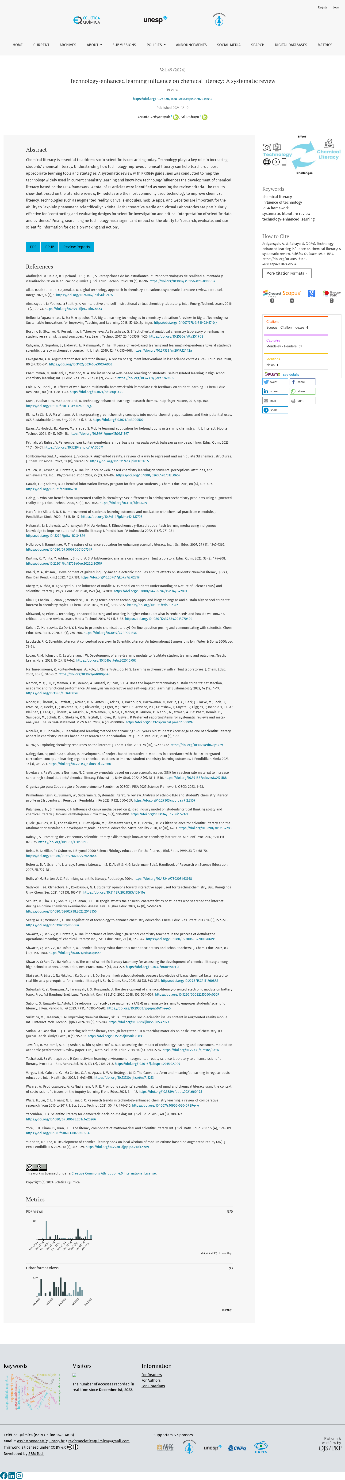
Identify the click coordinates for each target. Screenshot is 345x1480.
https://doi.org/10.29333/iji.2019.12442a (163, 351)
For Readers (152, 1375)
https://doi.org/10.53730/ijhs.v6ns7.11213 (124, 1078)
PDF (33, 247)
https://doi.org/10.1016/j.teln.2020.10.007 (106, 661)
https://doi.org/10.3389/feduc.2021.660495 (170, 1092)
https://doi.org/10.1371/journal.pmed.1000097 (159, 722)
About (93, 45)
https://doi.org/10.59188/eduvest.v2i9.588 (196, 778)
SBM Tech (36, 1453)
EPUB (49, 247)
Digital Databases (291, 45)
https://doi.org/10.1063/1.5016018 (63, 842)
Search (257, 45)
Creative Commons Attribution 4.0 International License (114, 1173)
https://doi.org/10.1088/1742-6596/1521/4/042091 (150, 591)
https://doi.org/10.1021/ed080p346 (84, 674)
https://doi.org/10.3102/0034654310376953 (80, 364)
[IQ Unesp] (189, 1447)
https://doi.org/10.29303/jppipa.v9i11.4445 (139, 1008)
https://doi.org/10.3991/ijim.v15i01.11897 (99, 434)
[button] (275, 381)
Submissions (124, 45)
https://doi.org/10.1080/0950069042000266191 (180, 939)
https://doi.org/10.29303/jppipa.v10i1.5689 (117, 1147)
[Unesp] (213, 1447)
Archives (68, 45)
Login (336, 7)
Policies (155, 45)
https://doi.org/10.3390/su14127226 (52, 693)
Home (18, 45)
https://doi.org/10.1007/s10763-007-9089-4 (58, 1133)
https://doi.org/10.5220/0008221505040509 (187, 995)
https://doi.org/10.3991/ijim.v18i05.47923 (139, 1022)
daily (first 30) (209, 1253)
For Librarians (153, 1386)
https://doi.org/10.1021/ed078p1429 (196, 745)
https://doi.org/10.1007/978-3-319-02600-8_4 (59, 406)
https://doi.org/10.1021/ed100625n (51, 489)
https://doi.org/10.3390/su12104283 (205, 828)
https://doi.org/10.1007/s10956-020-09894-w (165, 1106)
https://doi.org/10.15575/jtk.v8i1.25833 (115, 1036)
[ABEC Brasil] (165, 1447)
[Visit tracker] (74, 1375)
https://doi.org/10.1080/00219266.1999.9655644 (61, 856)
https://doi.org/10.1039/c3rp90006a (52, 925)
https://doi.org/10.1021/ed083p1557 (75, 953)
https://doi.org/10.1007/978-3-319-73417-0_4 (186, 323)
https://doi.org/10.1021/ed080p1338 (96, 392)
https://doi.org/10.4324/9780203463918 (163, 879)
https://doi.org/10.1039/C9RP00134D (110, 633)
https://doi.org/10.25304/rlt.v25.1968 (176, 337)
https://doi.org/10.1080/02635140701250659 (148, 475)
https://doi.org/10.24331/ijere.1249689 (145, 378)
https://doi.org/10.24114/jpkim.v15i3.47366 (80, 764)
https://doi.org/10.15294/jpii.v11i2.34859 (55, 536)
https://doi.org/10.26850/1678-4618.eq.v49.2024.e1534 (172, 99)
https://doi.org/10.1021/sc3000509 (118, 420)
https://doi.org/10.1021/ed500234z (152, 605)
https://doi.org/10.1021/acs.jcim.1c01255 (119, 461)
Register (323, 7)
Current (41, 45)
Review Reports (76, 247)
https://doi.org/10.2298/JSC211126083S (189, 981)
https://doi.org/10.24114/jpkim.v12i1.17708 (111, 517)
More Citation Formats (285, 273)
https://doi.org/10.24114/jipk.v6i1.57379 (159, 814)
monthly (226, 1253)
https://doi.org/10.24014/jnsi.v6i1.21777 (84, 295)
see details (291, 374)
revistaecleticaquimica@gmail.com (99, 1441)
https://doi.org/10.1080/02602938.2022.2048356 (61, 911)
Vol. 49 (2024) (172, 70)
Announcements (191, 45)
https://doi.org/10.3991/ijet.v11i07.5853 (73, 309)
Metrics (325, 45)
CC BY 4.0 (58, 1447)
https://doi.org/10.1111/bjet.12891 (124, 503)
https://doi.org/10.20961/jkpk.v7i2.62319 (110, 577)
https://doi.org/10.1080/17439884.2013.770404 (158, 619)
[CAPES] (261, 1447)
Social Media (229, 45)
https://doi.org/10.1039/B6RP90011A (152, 967)
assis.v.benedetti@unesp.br (41, 1441)
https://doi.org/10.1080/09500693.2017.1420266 (61, 1119)
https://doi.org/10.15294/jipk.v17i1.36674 (74, 447)
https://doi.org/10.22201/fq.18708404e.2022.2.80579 (64, 564)
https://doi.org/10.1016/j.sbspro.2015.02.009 (147, 1064)
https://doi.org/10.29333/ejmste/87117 (191, 1050)
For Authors (151, 1380)
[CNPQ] (237, 1447)
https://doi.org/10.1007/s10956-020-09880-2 (182, 281)
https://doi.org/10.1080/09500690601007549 (59, 550)
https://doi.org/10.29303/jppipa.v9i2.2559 (165, 801)
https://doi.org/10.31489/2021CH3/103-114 (114, 893)
